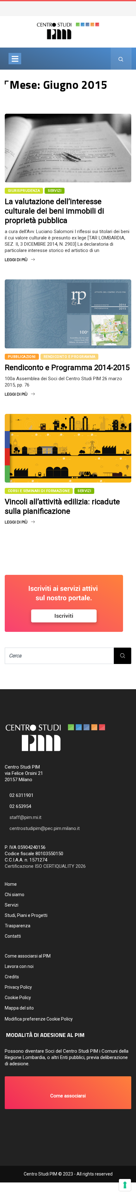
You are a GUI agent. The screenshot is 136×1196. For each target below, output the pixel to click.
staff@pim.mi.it (25, 817)
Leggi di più (16, 259)
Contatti (13, 936)
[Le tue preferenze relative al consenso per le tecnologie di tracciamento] (125, 1185)
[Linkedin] (135, 6)
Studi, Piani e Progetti (26, 915)
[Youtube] (132, 6)
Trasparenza (17, 925)
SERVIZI (54, 191)
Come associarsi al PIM (28, 956)
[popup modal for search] (121, 59)
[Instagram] (129, 6)
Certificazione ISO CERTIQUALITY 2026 (45, 866)
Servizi (11, 904)
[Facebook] (126, 6)
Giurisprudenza (24, 191)
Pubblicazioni (22, 357)
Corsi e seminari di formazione (39, 491)
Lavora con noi (19, 966)
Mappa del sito (19, 1007)
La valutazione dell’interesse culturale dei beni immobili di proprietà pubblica (54, 211)
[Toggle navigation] (15, 59)
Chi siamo (14, 894)
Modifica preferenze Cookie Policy (39, 1018)
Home (11, 884)
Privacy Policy (18, 987)
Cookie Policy (18, 997)
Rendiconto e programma (70, 357)
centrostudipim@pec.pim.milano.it (44, 828)
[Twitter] (122, 6)
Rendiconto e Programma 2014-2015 (67, 367)
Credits (12, 976)
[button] (68, 1092)
